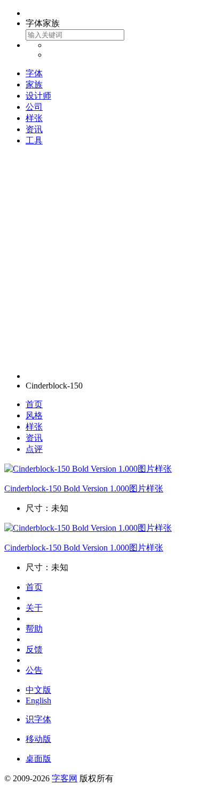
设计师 (38, 95)
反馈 (34, 649)
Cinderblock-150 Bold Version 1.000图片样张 (83, 488)
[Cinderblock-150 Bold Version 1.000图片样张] (88, 468)
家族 (34, 84)
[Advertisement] (104, 259)
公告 (34, 670)
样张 (34, 118)
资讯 (34, 129)
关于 (34, 607)
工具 (34, 140)
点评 (34, 449)
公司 (34, 106)
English (38, 700)
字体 (34, 73)
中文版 (38, 689)
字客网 (64, 778)
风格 (34, 415)
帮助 (34, 628)
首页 (34, 404)
